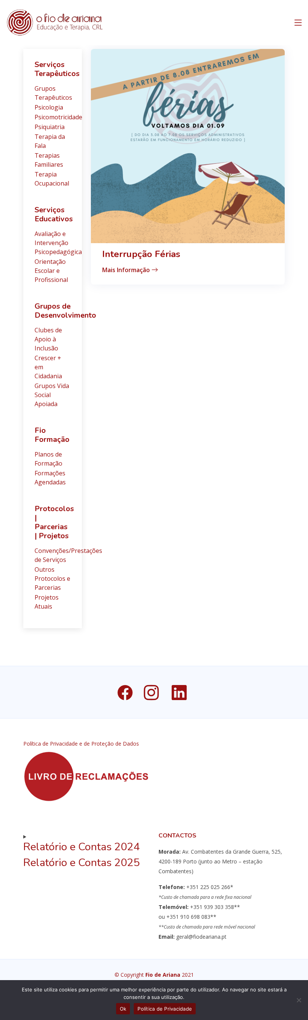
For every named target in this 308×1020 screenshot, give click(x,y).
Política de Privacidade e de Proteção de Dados (81, 743)
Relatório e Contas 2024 (81, 846)
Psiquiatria (50, 127)
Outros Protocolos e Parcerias (52, 578)
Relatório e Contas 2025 (81, 862)
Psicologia (49, 107)
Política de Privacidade (164, 1009)
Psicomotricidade (58, 117)
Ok (123, 1009)
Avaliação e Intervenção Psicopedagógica (58, 243)
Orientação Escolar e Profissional (51, 270)
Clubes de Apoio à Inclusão (48, 339)
